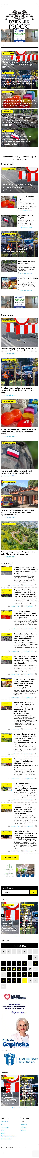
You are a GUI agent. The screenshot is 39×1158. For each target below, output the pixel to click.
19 (14, 975)
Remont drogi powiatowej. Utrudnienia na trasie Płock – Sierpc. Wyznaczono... (19, 349)
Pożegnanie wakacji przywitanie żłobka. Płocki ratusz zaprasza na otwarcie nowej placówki (25, 614)
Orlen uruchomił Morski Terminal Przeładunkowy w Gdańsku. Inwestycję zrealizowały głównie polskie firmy (26, 763)
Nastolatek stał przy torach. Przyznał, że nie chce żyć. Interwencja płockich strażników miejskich (25, 637)
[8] (24, 1108)
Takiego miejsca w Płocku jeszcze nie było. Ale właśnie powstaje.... (18, 553)
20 (19, 975)
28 (24, 980)
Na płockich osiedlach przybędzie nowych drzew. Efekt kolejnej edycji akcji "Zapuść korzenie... (28, 921)
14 (24, 969)
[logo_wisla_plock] (21, 1066)
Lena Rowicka (15, 585)
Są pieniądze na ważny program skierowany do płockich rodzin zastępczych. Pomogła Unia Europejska (25, 787)
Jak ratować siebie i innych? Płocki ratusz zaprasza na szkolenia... (17, 472)
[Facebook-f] (3, 1152)
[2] (16, 936)
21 (24, 975)
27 (19, 980)
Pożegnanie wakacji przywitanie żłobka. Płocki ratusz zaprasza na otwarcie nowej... (19, 431)
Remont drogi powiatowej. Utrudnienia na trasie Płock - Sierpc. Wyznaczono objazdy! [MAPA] (9, 923)
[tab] (8, 157)
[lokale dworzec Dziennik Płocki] (19, 30)
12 (14, 969)
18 (9, 975)
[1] (15, 936)
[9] (26, 1108)
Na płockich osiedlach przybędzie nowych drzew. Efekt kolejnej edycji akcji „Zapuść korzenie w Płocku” (25, 593)
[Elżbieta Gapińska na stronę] (15, 1048)
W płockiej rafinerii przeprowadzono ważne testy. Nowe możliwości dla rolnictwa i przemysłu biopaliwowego (25, 809)
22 (30, 975)
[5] (21, 936)
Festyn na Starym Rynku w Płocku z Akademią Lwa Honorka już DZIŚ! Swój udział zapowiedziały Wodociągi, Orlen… (25, 683)
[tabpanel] (10, 918)
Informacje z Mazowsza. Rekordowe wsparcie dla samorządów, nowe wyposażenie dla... (17, 512)
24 (3, 980)
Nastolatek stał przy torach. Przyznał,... (26, 262)
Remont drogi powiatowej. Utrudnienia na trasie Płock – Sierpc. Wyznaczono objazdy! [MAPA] (26, 570)
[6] (22, 936)
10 (3, 969)
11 (9, 969)
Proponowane (8, 53)
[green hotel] (19, 876)
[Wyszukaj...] (15, 892)
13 (19, 969)
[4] (19, 936)
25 (9, 980)
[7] (24, 936)
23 (35, 975)
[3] (18, 936)
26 (14, 980)
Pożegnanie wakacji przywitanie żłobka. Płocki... (26, 199)
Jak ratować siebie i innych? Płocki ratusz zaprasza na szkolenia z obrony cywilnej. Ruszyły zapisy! (25, 659)
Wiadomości (7, 111)
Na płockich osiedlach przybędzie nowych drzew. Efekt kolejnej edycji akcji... (17, 390)
